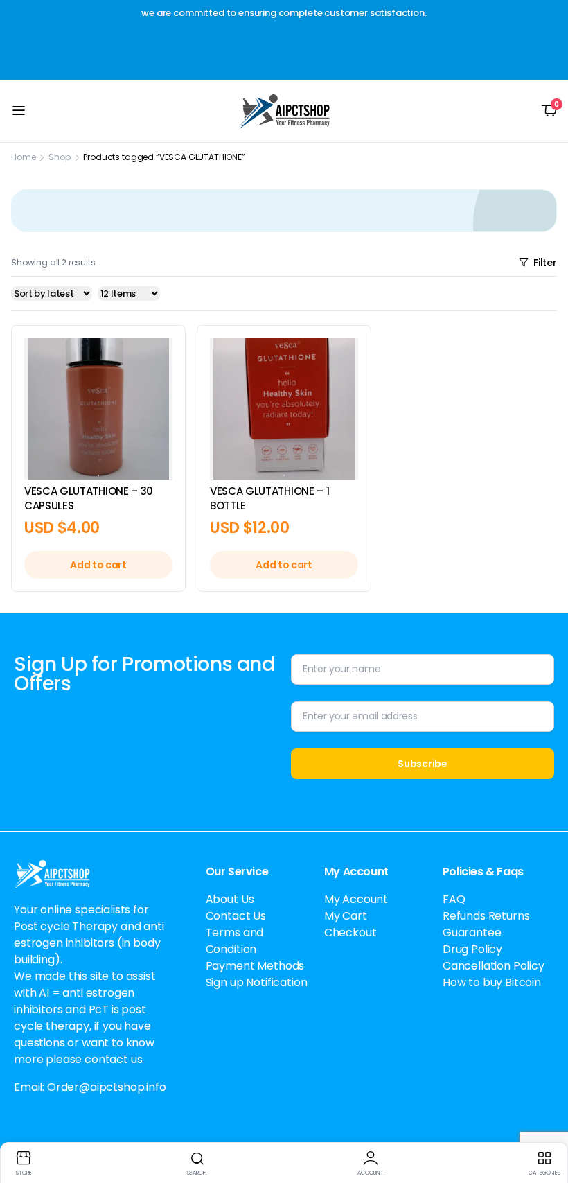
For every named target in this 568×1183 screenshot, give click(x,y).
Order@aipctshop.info (106, 1087)
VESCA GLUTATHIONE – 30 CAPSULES (88, 498)
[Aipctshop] (284, 111)
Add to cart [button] (98, 565)
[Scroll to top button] (546, 1120)
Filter (545, 263)
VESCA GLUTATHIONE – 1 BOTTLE (269, 498)
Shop (59, 157)
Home (23, 157)
